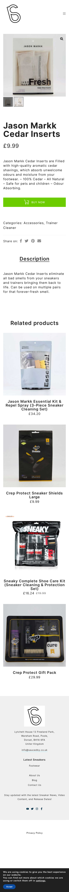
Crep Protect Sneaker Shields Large (34, 495)
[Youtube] (27, 809)
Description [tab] (34, 259)
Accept (9, 886)
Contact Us (34, 785)
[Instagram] (37, 809)
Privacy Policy (34, 833)
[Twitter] (32, 809)
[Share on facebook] (21, 241)
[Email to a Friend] (39, 241)
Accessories (34, 223)
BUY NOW (38, 202)
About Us (34, 775)
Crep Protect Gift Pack (34, 672)
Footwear (34, 765)
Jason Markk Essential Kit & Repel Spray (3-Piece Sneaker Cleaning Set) (35, 405)
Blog (34, 780)
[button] (62, 39)
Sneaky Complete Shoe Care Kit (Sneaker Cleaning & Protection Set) (34, 585)
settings (40, 880)
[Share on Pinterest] (33, 241)
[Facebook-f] (41, 809)
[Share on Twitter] (27, 241)
